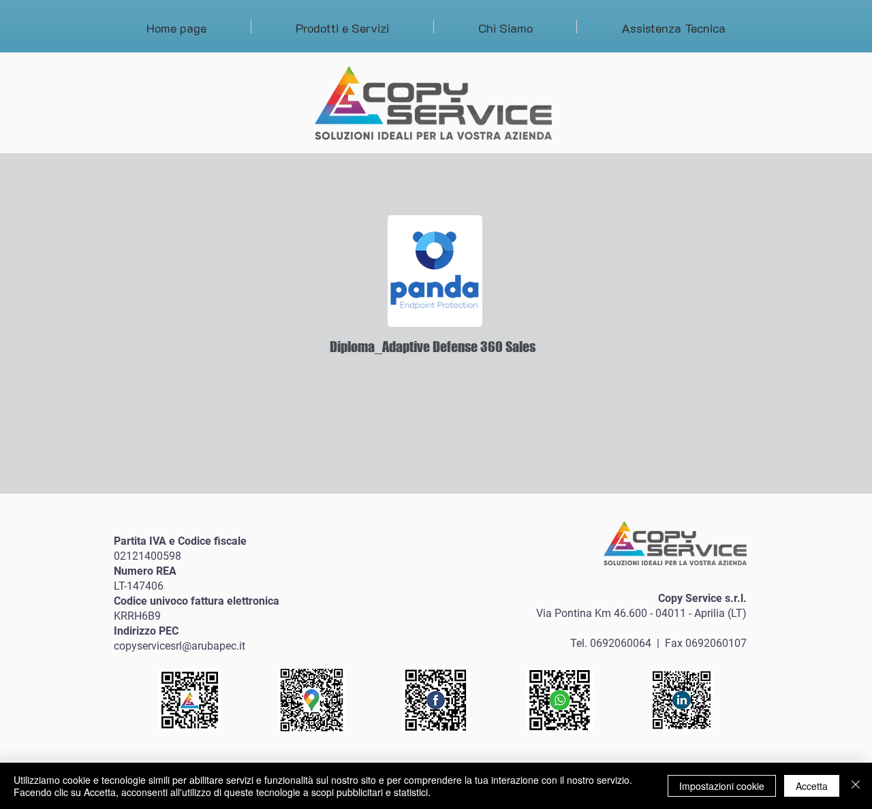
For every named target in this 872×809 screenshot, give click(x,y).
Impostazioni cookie (721, 786)
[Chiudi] (855, 786)
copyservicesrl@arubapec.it (179, 645)
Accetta (812, 786)
